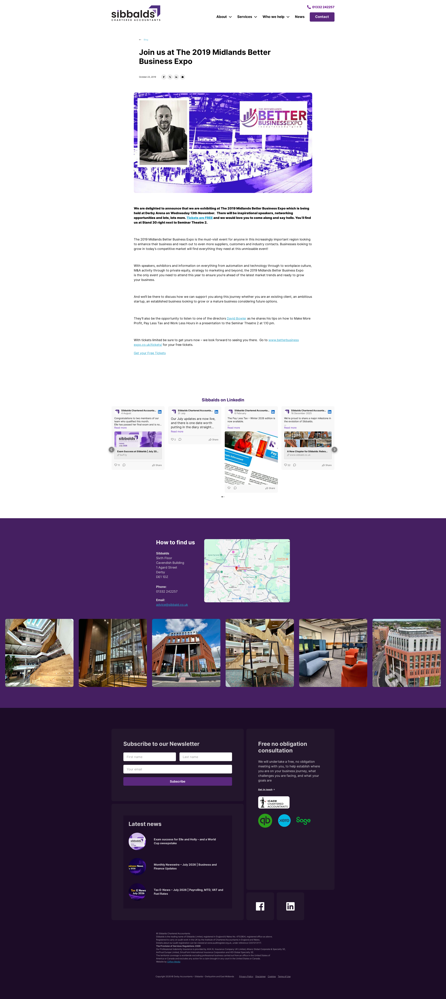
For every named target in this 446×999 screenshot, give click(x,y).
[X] (170, 77)
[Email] (182, 77)
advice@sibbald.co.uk (172, 605)
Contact (322, 17)
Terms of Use (284, 976)
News (300, 17)
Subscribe (177, 781)
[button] (111, 449)
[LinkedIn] (176, 77)
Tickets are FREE (200, 218)
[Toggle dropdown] (230, 17)
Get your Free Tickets (150, 353)
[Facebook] (163, 77)
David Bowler (236, 318)
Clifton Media (173, 961)
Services (244, 17)
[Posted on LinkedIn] (160, 412)
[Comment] (123, 465)
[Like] (229, 488)
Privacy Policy (246, 976)
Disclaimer (260, 976)
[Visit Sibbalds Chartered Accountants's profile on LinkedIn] (117, 412)
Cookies (272, 976)
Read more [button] (120, 427)
